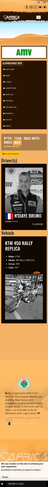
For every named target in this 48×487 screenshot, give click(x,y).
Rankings (9, 113)
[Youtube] (40, 7)
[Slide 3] (18, 423)
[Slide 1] (12, 423)
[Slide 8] (31, 423)
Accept (5, 477)
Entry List (9, 94)
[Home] (24, 14)
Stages (8, 82)
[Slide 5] (23, 423)
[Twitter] (45, 7)
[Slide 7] (28, 423)
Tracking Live (11, 107)
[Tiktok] (36, 7)
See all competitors (11, 154)
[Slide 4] (20, 423)
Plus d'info (5, 472)
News (7, 75)
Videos (8, 126)
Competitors (10, 88)
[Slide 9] (34, 423)
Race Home (9, 69)
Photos (8, 120)
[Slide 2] (15, 423)
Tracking (9, 101)
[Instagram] (31, 7)
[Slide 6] (26, 423)
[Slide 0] (9, 423)
